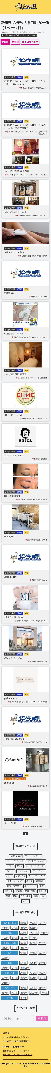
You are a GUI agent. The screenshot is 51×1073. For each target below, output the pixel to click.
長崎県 (42, 987)
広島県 (5, 977)
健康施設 (40, 881)
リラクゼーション (15, 881)
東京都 (23, 932)
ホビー (9, 876)
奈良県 (15, 967)
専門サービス (30, 886)
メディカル (21, 876)
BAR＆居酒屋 (16, 856)
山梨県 (23, 942)
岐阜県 (23, 952)
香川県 (43, 977)
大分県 (15, 992)
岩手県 (42, 922)
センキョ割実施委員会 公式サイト (16, 1037)
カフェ (10, 866)
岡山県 (42, 972)
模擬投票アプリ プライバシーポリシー (17, 1055)
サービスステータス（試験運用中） (16, 1041)
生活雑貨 (42, 891)
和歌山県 (25, 967)
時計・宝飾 (30, 891)
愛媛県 (33, 977)
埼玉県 (5, 937)
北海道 (23, 922)
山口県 (15, 977)
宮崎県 (24, 992)
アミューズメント (33, 856)
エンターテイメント (15, 861)
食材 (43, 896)
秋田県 (5, 927)
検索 (40, 1018)
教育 (42, 886)
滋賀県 (23, 962)
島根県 (33, 972)
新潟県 (42, 942)
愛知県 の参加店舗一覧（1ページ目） (27, 32)
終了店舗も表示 (30, 41)
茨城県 (15, 937)
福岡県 (23, 987)
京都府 (33, 962)
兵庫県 (5, 967)
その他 (25, 901)
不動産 (29, 881)
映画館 (19, 891)
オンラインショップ (36, 861)
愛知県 (42, 952)
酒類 (36, 896)
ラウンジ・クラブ (37, 876)
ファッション (39, 871)
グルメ (20, 866)
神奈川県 (34, 932)
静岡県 (33, 952)
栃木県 (24, 937)
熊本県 (5, 992)
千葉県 (44, 932)
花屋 (15, 896)
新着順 (15, 41)
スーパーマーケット (35, 866)
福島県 (24, 927)
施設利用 (8, 891)
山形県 (33, 927)
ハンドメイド (23, 871)
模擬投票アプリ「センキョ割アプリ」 (17, 1051)
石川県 (15, 947)
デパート (10, 871)
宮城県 (15, 927)
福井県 (24, 947)
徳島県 (24, 977)
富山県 (5, 947)
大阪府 (42, 962)
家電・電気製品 (14, 886)
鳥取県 (23, 972)
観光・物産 (25, 896)
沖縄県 (45, 992)
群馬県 (33, 937)
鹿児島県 (34, 992)
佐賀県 (33, 987)
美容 (8, 896)
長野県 (33, 942)
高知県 (5, 982)
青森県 (33, 922)
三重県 (5, 957)
